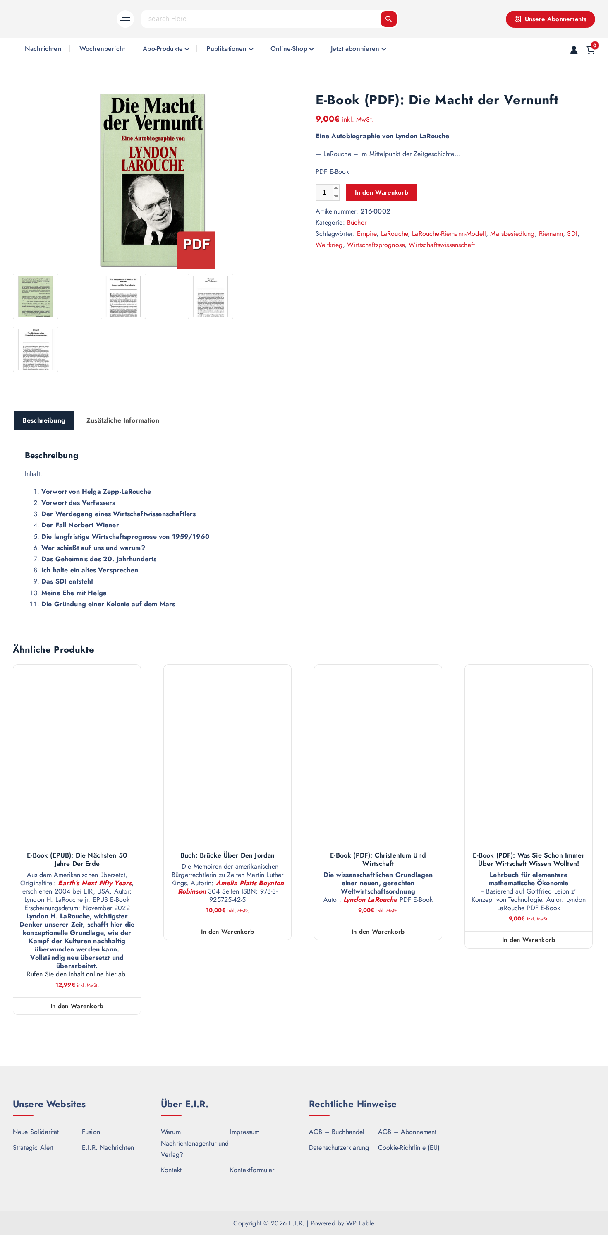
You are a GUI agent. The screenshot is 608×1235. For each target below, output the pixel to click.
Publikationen (226, 48)
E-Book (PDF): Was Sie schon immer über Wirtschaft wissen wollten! (528, 859)
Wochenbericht (102, 48)
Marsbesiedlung (512, 233)
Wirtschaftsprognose (376, 245)
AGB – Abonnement (407, 1131)
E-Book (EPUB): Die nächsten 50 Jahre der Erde (77, 859)
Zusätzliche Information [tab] (122, 420)
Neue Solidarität (36, 1131)
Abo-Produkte (163, 48)
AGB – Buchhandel (337, 1131)
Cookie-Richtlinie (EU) (409, 1147)
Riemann (551, 233)
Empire (366, 233)
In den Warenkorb (381, 192)
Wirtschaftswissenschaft (442, 245)
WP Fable (360, 1223)
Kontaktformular (252, 1170)
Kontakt (171, 1170)
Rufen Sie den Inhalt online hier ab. (77, 974)
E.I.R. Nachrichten (108, 1147)
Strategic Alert (33, 1147)
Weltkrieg (329, 245)
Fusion (91, 1131)
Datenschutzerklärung (339, 1147)
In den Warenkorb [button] (77, 1006)
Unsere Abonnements (554, 19)
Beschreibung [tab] (43, 420)
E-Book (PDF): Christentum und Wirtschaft (378, 859)
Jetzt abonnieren (355, 48)
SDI (572, 233)
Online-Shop (288, 48)
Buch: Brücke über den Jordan (227, 855)
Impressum (244, 1131)
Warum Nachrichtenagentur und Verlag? (195, 1143)
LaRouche (394, 233)
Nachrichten (43, 48)
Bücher (356, 222)
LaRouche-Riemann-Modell (449, 233)
